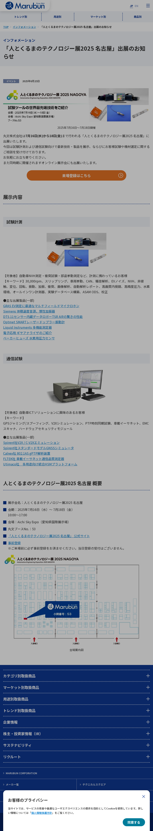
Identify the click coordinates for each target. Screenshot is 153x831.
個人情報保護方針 (41, 813)
